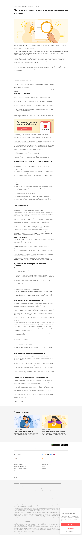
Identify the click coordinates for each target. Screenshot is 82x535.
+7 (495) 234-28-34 (17, 454)
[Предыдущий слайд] (62, 412)
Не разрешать (70, 528)
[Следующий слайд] (66, 412)
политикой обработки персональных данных (27, 531)
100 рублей (42, 306)
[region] (41, 6)
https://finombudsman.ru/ (59, 526)
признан (42, 198)
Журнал (19, 6)
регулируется (35, 89)
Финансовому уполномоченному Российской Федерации (45, 524)
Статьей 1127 (44, 347)
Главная (15, 6)
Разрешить (70, 524)
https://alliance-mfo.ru (45, 516)
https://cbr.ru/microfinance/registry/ (40, 523)
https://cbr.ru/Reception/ (30, 522)
